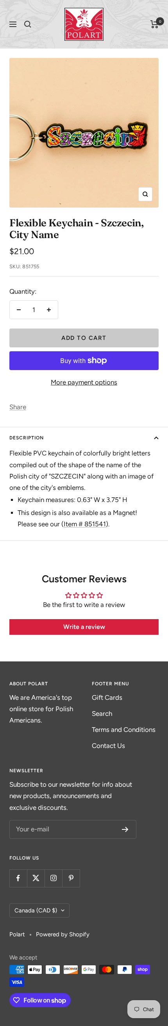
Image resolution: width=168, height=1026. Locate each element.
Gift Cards (107, 697)
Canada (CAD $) (35, 910)
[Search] (27, 24)
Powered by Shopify (62, 934)
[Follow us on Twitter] (36, 878)
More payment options (84, 382)
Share (17, 407)
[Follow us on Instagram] (53, 878)
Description (26, 438)
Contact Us (108, 746)
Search (102, 713)
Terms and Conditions (123, 729)
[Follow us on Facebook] (18, 878)
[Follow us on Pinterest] (71, 878)
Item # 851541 (85, 524)
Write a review (84, 626)
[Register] (125, 829)
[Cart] (154, 24)
